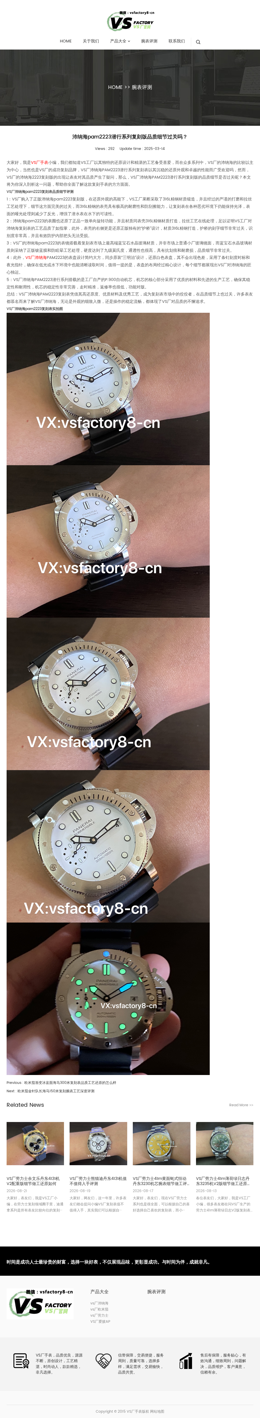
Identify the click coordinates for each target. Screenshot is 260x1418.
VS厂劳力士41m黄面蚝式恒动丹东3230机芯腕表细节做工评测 (160, 1181)
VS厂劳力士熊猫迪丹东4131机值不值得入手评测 (98, 1181)
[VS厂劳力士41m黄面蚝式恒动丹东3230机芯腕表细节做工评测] (161, 1143)
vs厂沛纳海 (99, 1303)
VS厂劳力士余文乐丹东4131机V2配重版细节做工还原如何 (33, 1181)
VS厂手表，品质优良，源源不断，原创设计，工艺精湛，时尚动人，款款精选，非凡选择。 (59, 1364)
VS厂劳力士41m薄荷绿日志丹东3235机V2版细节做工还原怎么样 (223, 1181)
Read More (241, 1105)
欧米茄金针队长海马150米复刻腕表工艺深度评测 (56, 1091)
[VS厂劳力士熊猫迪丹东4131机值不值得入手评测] (98, 1143)
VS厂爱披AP (100, 1321)
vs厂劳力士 (99, 1315)
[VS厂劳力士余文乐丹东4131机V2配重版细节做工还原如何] (35, 1143)
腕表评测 (142, 87)
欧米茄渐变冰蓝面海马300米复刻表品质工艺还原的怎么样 (70, 1083)
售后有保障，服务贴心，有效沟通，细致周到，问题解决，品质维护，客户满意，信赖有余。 (223, 1364)
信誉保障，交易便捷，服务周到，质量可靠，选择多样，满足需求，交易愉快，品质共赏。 (141, 1364)
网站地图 (157, 1411)
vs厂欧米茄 (99, 1309)
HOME (115, 87)
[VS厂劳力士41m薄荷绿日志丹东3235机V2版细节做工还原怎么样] (224, 1143)
